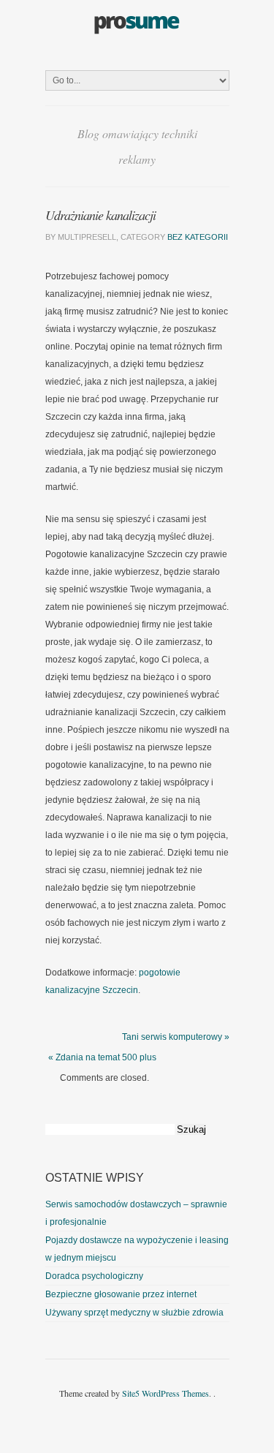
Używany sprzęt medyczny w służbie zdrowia (134, 1312)
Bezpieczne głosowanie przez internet (121, 1294)
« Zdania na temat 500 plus (102, 1057)
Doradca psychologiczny (94, 1276)
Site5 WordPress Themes (165, 1393)
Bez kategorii (197, 237)
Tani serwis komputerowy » (175, 1037)
